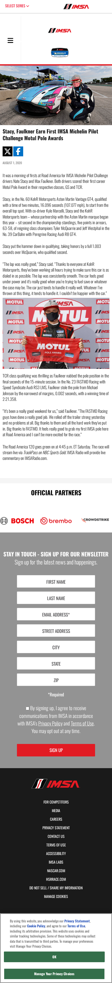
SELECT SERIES (15, 5)
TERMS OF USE (56, 845)
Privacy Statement (56, 827)
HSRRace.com (56, 879)
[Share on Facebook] (18, 151)
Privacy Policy (50, 723)
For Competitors (56, 802)
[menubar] (10, 40)
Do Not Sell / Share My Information (56, 887)
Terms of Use (82, 723)
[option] (53, 521)
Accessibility (56, 853)
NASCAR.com (56, 870)
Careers (56, 819)
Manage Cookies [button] (56, 896)
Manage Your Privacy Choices (54, 973)
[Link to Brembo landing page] (56, 521)
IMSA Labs (56, 862)
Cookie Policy (36, 925)
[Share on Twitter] (8, 151)
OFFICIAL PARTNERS (56, 492)
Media (56, 810)
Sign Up (56, 750)
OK (54, 956)
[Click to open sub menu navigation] (10, 40)
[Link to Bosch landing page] (17, 521)
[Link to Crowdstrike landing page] (95, 521)
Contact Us (56, 836)
